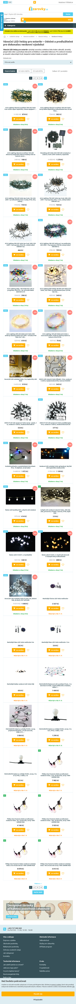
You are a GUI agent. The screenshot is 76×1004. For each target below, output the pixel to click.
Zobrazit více (7, 58)
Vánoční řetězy (43, 36)
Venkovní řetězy (57, 36)
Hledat (68, 14)
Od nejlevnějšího (24, 71)
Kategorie (11, 25)
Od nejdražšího (38, 71)
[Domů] (4, 37)
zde (73, 986)
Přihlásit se (69, 2)
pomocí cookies (56, 984)
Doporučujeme (10, 71)
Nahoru (38, 883)
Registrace (62, 2)
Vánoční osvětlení (28, 36)
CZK (5, 2)
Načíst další (38, 892)
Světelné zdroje (14, 36)
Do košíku (20, 119)
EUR (10, 2)
